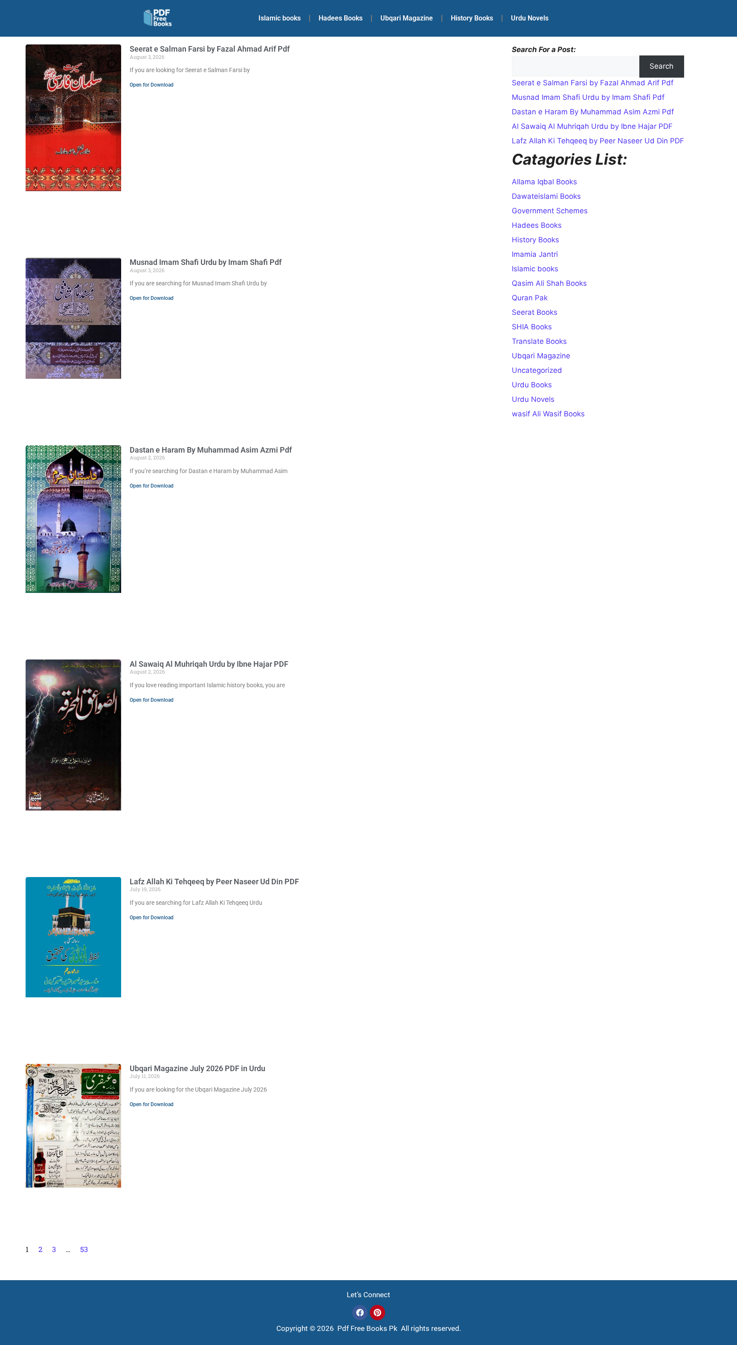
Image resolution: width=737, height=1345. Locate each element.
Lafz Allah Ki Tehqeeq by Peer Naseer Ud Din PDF (214, 881)
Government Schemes (550, 210)
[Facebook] (360, 1312)
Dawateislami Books (546, 196)
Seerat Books (534, 312)
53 (84, 1249)
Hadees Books (341, 18)
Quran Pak (530, 297)
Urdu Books (532, 385)
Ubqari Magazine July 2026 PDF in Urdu (197, 1068)
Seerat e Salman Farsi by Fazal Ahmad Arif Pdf (210, 48)
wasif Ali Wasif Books (548, 414)
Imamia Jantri (535, 254)
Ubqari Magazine (406, 18)
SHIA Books (532, 326)
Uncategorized (537, 370)
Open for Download (152, 85)
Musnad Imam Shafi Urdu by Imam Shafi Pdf (205, 262)
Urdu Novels (529, 18)
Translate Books (539, 341)
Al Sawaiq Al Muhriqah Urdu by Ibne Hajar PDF (209, 663)
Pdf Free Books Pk (367, 1328)
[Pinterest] (377, 1312)
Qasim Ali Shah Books (549, 283)
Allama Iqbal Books (544, 181)
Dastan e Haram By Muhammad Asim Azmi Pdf (211, 449)
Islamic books (279, 18)
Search (661, 66)
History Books (472, 18)
